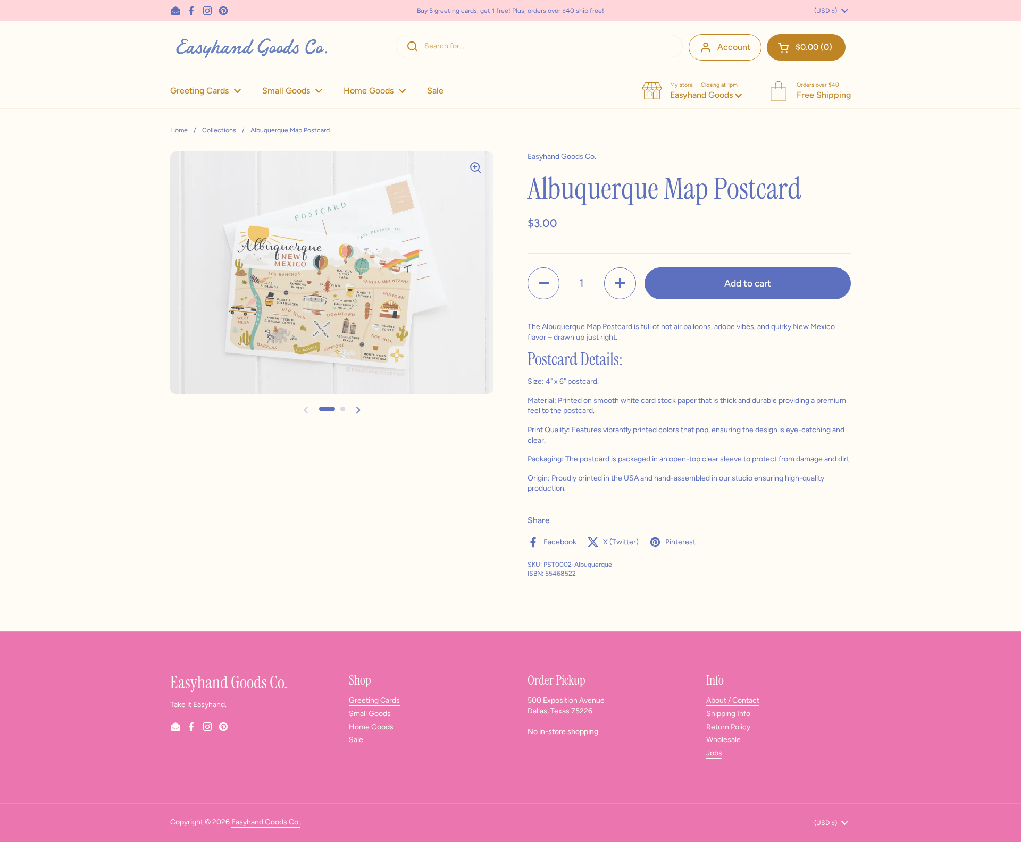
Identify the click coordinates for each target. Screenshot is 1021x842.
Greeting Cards (374, 700)
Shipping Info (728, 713)
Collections (219, 130)
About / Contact (732, 700)
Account (733, 47)
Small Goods (370, 713)
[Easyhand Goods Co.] (250, 47)
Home (179, 130)
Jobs (714, 752)
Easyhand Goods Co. (265, 822)
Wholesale (723, 739)
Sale (356, 739)
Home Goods (371, 726)
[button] (806, 47)
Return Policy (728, 726)
